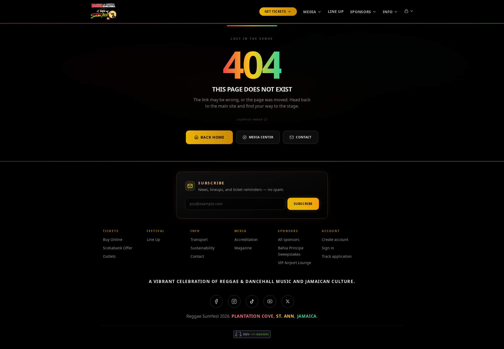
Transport (199, 239)
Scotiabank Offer (117, 247)
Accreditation (246, 239)
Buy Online (112, 239)
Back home (212, 137)
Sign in (328, 247)
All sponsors (289, 239)
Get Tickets (275, 11)
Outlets (109, 256)
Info (388, 11)
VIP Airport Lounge (294, 262)
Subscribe (303, 203)
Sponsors (360, 11)
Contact (303, 137)
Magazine (243, 247)
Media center (261, 137)
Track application (337, 256)
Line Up (336, 11)
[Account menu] (409, 11)
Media (309, 11)
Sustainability (202, 247)
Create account (335, 239)
